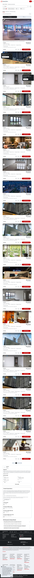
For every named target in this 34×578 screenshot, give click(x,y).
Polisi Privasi (9, 570)
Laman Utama (5, 4)
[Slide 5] (17, 39)
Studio (4, 511)
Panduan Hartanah (5, 557)
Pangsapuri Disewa (19, 556)
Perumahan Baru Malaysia (26, 555)
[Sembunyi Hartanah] (28, 20)
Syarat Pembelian (25, 575)
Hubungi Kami (13, 534)
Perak (6, 503)
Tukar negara (21, 534)
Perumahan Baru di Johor (26, 557)
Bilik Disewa (18, 557)
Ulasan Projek (4, 558)
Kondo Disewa (19, 555)
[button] (4, 11)
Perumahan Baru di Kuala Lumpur (26, 559)
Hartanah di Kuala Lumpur (19, 566)
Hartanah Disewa (19, 554)
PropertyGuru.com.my (5, 547)
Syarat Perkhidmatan (15, 575)
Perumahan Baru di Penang (26, 561)
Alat (24, 564)
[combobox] (15, 6)
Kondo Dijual (11, 555)
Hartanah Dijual (12, 554)
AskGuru (4, 556)
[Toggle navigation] (33, 1)
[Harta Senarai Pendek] (30, 20)
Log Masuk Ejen (26, 565)
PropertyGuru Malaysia (5, 555)
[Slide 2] (15, 39)
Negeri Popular (19, 564)
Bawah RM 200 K (5, 507)
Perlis (4, 503)
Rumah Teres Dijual (12, 557)
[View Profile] (6, 20)
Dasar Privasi (20, 575)
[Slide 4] (17, 104)
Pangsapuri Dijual (12, 556)
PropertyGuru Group (6, 534)
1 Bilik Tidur (7, 511)
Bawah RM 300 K (10, 507)
